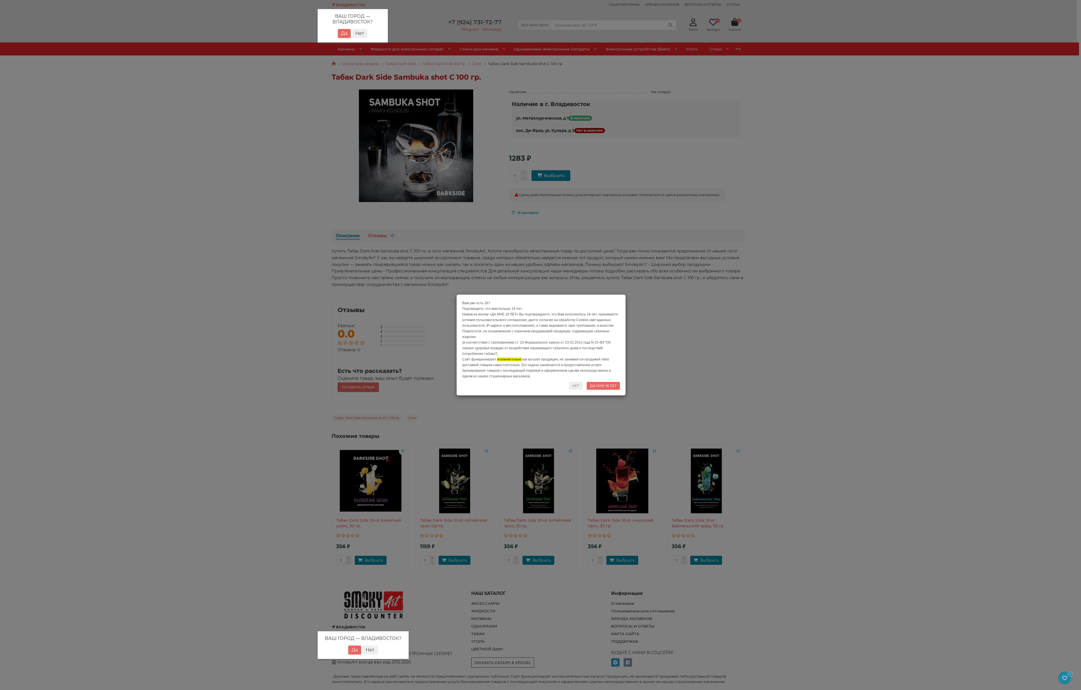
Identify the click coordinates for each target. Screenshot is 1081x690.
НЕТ (575, 386)
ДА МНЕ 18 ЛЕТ (603, 386)
